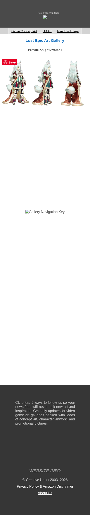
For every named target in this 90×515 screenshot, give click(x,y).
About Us (45, 493)
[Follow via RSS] (18, 394)
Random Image (68, 31)
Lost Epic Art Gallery (45, 40)
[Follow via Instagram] (32, 394)
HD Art (47, 31)
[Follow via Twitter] (58, 394)
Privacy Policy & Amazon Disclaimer (45, 486)
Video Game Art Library (48, 13)
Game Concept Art (24, 31)
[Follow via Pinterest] (72, 394)
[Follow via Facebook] (45, 394)
